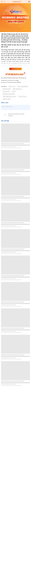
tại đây (17, 80)
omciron (13, 91)
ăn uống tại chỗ (6, 91)
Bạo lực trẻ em (12, 86)
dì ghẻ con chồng (6, 99)
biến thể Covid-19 (6, 89)
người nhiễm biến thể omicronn (9, 96)
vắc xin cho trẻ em (22, 96)
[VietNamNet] (4, 1)
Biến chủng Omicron (17, 89)
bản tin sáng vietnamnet (23, 86)
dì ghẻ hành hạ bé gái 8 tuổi (9, 94)
